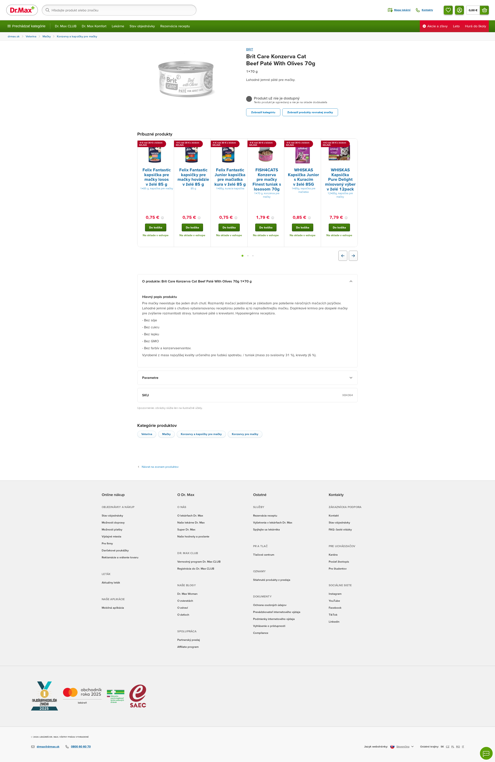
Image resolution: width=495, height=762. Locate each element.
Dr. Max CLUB (65, 26)
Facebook (335, 607)
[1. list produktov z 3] (242, 256)
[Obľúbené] (448, 10)
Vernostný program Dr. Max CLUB (199, 561)
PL (452, 746)
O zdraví (182, 607)
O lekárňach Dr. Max (190, 515)
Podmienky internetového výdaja (274, 618)
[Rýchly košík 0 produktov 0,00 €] (484, 10)
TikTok (333, 614)
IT (463, 746)
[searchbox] (119, 10)
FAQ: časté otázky (340, 529)
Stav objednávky (142, 26)
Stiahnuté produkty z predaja (271, 579)
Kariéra (333, 554)
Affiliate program (188, 646)
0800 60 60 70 (81, 746)
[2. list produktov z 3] (247, 255)
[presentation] (155, 152)
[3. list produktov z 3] (252, 255)
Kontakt (334, 515)
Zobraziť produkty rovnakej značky (310, 112)
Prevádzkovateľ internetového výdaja (276, 612)
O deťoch (183, 614)
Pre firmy (107, 543)
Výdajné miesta (111, 536)
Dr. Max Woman (187, 593)
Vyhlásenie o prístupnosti (269, 625)
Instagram (335, 593)
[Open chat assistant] (486, 753)
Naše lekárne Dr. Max (191, 522)
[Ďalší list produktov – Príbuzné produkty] (353, 256)
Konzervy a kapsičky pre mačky (201, 434)
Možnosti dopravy (113, 522)
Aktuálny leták (111, 582)
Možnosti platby (112, 529)
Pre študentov (337, 568)
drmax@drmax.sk (48, 746)
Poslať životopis (339, 561)
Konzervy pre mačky (245, 434)
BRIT (249, 49)
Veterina (146, 434)
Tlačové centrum (263, 554)
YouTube (334, 600)
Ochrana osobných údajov (269, 605)
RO (458, 746)
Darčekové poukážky (115, 550)
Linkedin (334, 621)
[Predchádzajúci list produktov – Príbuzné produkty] (342, 256)
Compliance (260, 632)
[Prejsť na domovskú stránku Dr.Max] (22, 10)
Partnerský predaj (188, 639)
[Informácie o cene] (162, 218)
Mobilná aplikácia (113, 607)
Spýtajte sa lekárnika (266, 529)
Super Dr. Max (186, 529)
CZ (447, 746)
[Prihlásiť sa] (459, 10)
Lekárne (118, 26)
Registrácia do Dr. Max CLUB (195, 568)
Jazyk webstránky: (376, 746)
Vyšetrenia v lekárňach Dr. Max (272, 522)
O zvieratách (185, 600)
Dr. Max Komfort (94, 26)
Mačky (166, 434)
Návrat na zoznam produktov (160, 466)
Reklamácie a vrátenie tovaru (120, 557)
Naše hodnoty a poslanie (193, 536)
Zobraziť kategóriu (263, 112)
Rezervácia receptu (175, 26)
